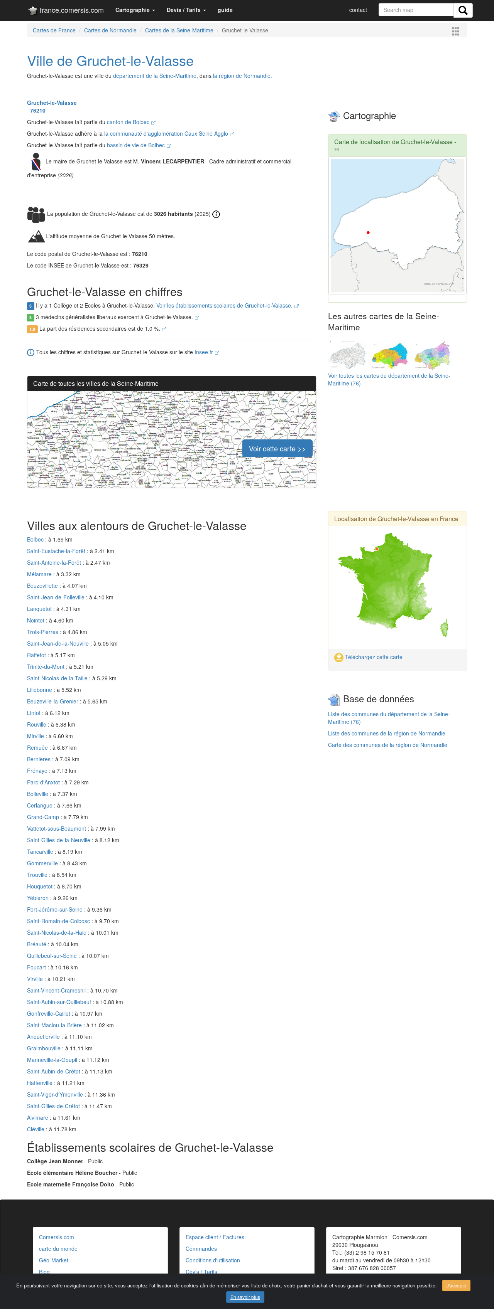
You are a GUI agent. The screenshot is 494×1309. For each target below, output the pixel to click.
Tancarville (41, 851)
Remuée (38, 747)
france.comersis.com (71, 10)
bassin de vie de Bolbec (136, 145)
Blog (44, 1271)
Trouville (38, 874)
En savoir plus (245, 1297)
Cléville (36, 1129)
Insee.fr (205, 352)
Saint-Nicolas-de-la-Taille (58, 678)
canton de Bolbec (129, 122)
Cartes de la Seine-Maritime (179, 30)
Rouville (37, 724)
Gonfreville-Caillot (49, 1013)
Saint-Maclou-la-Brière (55, 1025)
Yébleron (38, 898)
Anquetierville (44, 1036)
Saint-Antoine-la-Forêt (55, 562)
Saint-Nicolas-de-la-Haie (57, 932)
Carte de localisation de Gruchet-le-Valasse (393, 141)
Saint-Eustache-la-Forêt (57, 551)
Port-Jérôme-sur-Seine (55, 909)
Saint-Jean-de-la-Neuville (58, 643)
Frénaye (38, 770)
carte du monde (58, 1248)
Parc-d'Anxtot (44, 782)
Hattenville (40, 1083)
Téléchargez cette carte (373, 657)
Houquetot (40, 886)
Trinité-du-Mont (46, 666)
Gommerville (43, 863)
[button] (135, 9)
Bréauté (37, 944)
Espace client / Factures (215, 1237)
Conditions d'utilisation (213, 1260)
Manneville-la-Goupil (53, 1059)
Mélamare (40, 574)
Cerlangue (40, 805)
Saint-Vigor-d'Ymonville (56, 1094)
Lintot (34, 713)
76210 (36, 110)
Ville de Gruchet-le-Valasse (110, 60)
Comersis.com (56, 1237)
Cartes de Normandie (110, 30)
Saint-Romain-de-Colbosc (59, 921)
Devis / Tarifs (201, 1271)
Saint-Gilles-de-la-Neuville (59, 840)
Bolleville (38, 794)
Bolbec (36, 539)
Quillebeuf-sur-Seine (52, 955)
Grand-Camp (44, 817)
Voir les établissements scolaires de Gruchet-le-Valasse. (225, 305)
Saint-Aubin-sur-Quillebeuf (60, 1002)
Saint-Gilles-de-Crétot (54, 1106)
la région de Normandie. (242, 75)
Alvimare (38, 1117)
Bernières (39, 759)
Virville (35, 979)
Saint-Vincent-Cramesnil (57, 990)
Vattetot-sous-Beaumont (57, 828)
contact (358, 9)
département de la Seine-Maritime (154, 75)
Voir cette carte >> (277, 448)
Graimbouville (44, 1048)
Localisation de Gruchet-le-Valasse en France (396, 518)
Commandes (201, 1248)
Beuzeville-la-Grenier (53, 701)
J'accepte (456, 1285)
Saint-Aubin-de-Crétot (54, 1071)
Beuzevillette (43, 585)
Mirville (36, 736)
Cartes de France (54, 30)
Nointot (36, 620)
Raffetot (37, 655)
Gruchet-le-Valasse (52, 102)
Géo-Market (53, 1260)
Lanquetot (40, 608)
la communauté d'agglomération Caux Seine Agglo (167, 133)
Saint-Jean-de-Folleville (56, 597)
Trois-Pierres (43, 632)
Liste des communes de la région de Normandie (386, 733)
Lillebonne (40, 689)
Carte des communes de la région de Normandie (387, 745)
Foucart (37, 967)
